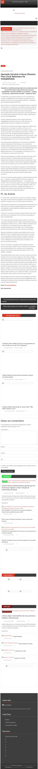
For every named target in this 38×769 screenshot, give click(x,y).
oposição (17, 84)
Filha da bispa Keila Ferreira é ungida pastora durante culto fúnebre (19, 300)
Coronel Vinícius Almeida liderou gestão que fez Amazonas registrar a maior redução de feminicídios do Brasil (18, 488)
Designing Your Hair (20, 651)
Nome (3, 446)
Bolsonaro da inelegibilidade (8, 84)
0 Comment (23, 82)
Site (2, 459)
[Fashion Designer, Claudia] (9, 643)
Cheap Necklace (17, 636)
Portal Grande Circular (11, 736)
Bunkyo (7, 719)
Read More (5, 503)
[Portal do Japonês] (3, 23)
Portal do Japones (18, 347)
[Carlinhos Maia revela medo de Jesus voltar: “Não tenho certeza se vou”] (17, 393)
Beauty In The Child (19, 658)
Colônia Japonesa (10, 722)
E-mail (3, 453)
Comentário (4, 429)
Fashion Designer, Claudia (25, 643)
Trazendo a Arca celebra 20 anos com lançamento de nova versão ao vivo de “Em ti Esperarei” (18, 344)
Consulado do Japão (11, 725)
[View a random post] (35, 23)
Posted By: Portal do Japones (9, 82)
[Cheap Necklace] (7, 635)
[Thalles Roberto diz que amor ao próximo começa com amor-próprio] (17, 362)
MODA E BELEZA (7, 611)
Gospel (3, 66)
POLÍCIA (5, 481)
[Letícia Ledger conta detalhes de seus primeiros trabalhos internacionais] (19, 611)
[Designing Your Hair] (8, 650)
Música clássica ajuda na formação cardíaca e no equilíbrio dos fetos (19, 307)
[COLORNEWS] (6, 705)
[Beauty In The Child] (8, 657)
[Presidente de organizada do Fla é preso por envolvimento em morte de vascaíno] (18, 528)
